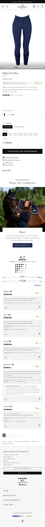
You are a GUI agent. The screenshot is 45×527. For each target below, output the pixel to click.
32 (5, 134)
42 (31, 134)
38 (20, 134)
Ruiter (4, 441)
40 (25, 134)
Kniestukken (19, 127)
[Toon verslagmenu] (39, 307)
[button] (3, 6)
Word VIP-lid (23, 473)
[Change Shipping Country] (34, 6)
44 (36, 134)
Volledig (7, 127)
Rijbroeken (35, 441)
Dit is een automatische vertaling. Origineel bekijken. (18, 300)
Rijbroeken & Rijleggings (22, 441)
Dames (10, 441)
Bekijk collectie (21, 245)
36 (15, 134)
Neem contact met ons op (22, 468)
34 (10, 134)
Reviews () (20, 95)
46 (5, 138)
